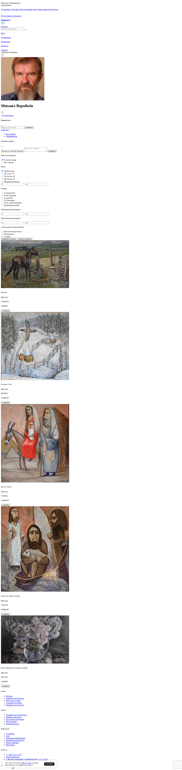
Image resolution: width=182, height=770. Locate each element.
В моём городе (10, 160)
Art (6, 20)
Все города (8, 162)
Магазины (10, 745)
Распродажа (9, 234)
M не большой (10, 195)
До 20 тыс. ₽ (9, 176)
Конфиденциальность (15, 740)
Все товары (11, 134)
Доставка (15, 9)
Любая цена (9, 171)
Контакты (54, 9)
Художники (6, 9)
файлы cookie (26, 763)
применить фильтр (9, 239)
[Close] (2, 125)
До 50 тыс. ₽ (9, 179)
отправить (29, 127)
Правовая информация (15, 738)
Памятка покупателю (15, 698)
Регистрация (11, 722)
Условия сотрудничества (16, 715)
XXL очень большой (12, 203)
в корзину (5, 311)
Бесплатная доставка (12, 231)
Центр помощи (26, 9)
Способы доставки (14, 703)
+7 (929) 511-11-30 (13, 755)
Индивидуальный (11, 182)
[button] (2, 56)
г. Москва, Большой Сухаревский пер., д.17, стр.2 (27, 759)
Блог (35, 9)
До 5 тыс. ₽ (9, 174)
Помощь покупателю (15, 705)
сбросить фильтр (24, 239)
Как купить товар (13, 701)
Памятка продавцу (14, 717)
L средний (8, 198)
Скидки (7, 236)
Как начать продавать (15, 719)
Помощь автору (12, 724)
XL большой (9, 200)
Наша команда (43, 9)
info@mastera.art (12, 757)
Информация (11, 136)
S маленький (9, 193)
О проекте (10, 734)
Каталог (4, 26)
